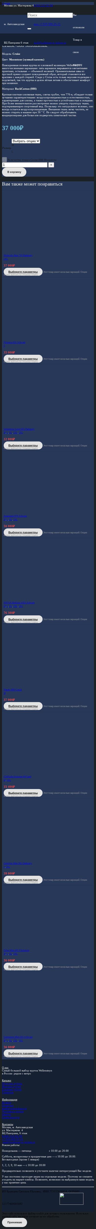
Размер (6, 147)
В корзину (14, 171)
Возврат (6, 1102)
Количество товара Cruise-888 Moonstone (32, 159)
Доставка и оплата (13, 1111)
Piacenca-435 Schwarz (14, 342)
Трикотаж (8, 1092)
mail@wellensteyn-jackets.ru (19, 1142)
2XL (15, 432)
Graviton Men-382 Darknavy (18, 863)
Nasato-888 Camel (13, 689)
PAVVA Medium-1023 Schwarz (19, 602)
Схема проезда (10, 1117)
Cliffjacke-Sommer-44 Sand (17, 776)
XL (10, 432)
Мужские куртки (12, 1083)
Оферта (6, 1114)
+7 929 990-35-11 (12, 1139)
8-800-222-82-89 (12, 1136)
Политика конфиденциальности (14, 1107)
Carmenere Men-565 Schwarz (18, 1037)
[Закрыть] (29, 28)
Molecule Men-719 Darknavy (18, 255)
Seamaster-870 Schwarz (15, 516)
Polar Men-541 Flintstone (16, 950)
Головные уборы (11, 1089)
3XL (6, 259)
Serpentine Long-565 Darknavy (19, 429)
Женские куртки (11, 1086)
